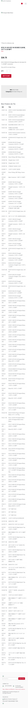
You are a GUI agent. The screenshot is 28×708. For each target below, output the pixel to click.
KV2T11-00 (4, 542)
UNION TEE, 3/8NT (12, 542)
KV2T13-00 (4, 564)
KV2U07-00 (4, 590)
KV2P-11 (4, 512)
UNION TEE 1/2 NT (13, 564)
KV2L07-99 (4, 413)
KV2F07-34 (4, 132)
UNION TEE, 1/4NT (12, 521)
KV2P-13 (4, 515)
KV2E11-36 (4, 120)
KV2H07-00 (4, 157)
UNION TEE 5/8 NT (13, 587)
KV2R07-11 (4, 518)
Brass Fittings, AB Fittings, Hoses (16, 157)
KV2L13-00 (4, 448)
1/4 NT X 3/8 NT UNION (14, 169)
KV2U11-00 (4, 608)
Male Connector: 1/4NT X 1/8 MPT (16, 177)
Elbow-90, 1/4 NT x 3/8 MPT (15, 398)
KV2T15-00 (4, 587)
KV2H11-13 (4, 216)
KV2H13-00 (4, 248)
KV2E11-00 (4, 110)
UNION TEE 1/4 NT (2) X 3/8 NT (16, 524)
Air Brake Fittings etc (17, 91)
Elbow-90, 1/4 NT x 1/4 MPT (15, 388)
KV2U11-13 (4, 611)
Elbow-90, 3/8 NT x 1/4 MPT (15, 429)
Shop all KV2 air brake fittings (8, 67)
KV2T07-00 (4, 521)
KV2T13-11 (4, 567)
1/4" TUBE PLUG (12, 509)
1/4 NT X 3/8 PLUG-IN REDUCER (16, 518)
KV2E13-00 (4, 124)
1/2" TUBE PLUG (12, 515)
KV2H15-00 (4, 269)
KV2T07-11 (4, 524)
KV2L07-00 (4, 378)
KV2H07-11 (4, 169)
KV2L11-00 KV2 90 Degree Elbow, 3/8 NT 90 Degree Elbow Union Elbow (16, 419)
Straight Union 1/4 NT (13, 160)
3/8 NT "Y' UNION (12, 608)
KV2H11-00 (4, 211)
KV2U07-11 (4, 595)
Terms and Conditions (20, 689)
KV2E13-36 (4, 128)
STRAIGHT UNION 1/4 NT (14, 166)
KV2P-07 (4, 509)
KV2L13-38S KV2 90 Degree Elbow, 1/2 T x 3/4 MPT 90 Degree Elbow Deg (16, 470)
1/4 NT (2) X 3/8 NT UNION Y (15, 595)
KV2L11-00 (4, 417)
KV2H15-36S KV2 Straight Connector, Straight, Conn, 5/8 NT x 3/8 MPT (17, 276)
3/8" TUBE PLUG (12, 512)
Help (4, 689)
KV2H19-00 (4, 286)
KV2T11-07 (4, 545)
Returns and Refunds (10, 689)
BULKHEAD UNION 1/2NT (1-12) (16, 124)
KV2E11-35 (4, 115)
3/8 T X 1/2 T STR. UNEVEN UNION (16, 216)
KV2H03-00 (4, 137)
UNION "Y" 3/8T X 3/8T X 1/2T (15, 611)
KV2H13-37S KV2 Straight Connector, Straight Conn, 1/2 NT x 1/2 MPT (17, 264)
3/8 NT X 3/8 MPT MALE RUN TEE (16, 648)
